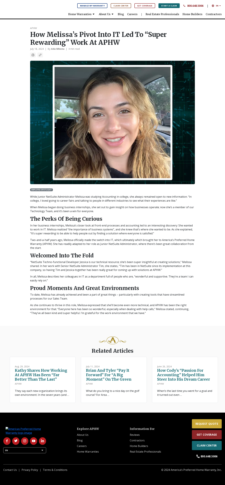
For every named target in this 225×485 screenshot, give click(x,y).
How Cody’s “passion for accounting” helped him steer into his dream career (183, 375)
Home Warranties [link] (82, 14)
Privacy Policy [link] (30, 470)
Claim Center (120, 5)
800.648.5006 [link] (207, 456)
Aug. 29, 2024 (22, 366)
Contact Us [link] (10, 470)
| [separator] (45, 48)
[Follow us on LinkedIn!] (42, 441)
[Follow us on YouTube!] (33, 441)
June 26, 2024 (164, 366)
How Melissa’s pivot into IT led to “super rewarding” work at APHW (98, 38)
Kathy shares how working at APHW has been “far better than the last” (41, 375)
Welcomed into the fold (62, 255)
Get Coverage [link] (207, 434)
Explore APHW (88, 429)
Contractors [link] (214, 14)
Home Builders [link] (192, 14)
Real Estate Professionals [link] (162, 14)
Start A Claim (169, 5)
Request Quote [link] (207, 424)
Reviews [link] (135, 435)
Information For (142, 429)
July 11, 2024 (92, 366)
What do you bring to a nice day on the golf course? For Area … (112, 393)
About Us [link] (106, 14)
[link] (28, 8)
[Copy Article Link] (40, 54)
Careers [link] (132, 14)
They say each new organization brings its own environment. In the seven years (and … (42, 393)
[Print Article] (33, 54)
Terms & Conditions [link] (55, 470)
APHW (33, 28)
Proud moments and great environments (85, 288)
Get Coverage (144, 5)
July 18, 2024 (37, 48)
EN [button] (217, 5)
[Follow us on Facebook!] (7, 441)
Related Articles (112, 351)
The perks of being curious (66, 219)
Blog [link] (121, 14)
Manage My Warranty (92, 5)
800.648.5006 (193, 6)
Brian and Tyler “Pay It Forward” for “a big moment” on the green (108, 375)
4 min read (74, 48)
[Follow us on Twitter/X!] (15, 441)
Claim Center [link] (207, 445)
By (56, 48)
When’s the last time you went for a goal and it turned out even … (184, 393)
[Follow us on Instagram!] (24, 441)
